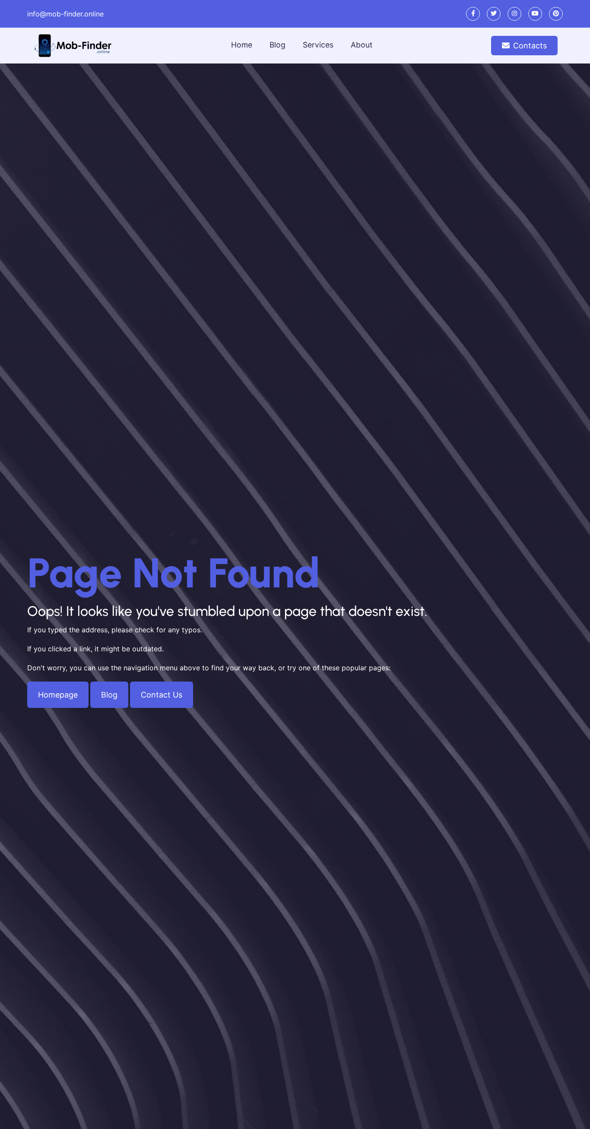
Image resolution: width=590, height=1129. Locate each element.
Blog (277, 44)
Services (318, 44)
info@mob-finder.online (65, 14)
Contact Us (161, 694)
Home (241, 44)
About (361, 44)
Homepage (58, 694)
